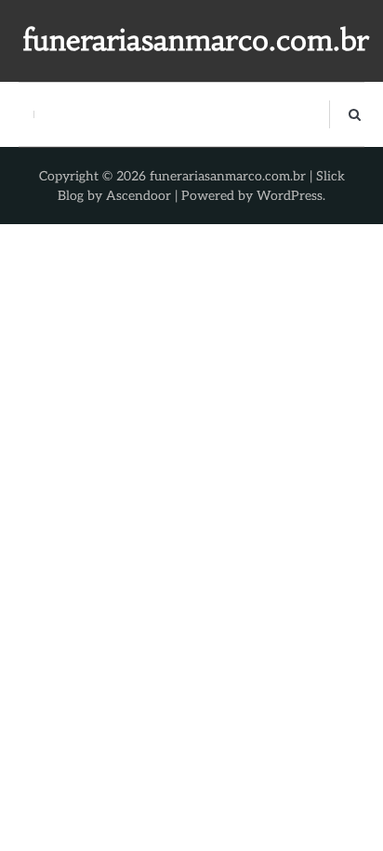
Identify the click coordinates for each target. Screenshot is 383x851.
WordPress (290, 196)
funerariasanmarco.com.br (196, 40)
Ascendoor (138, 196)
